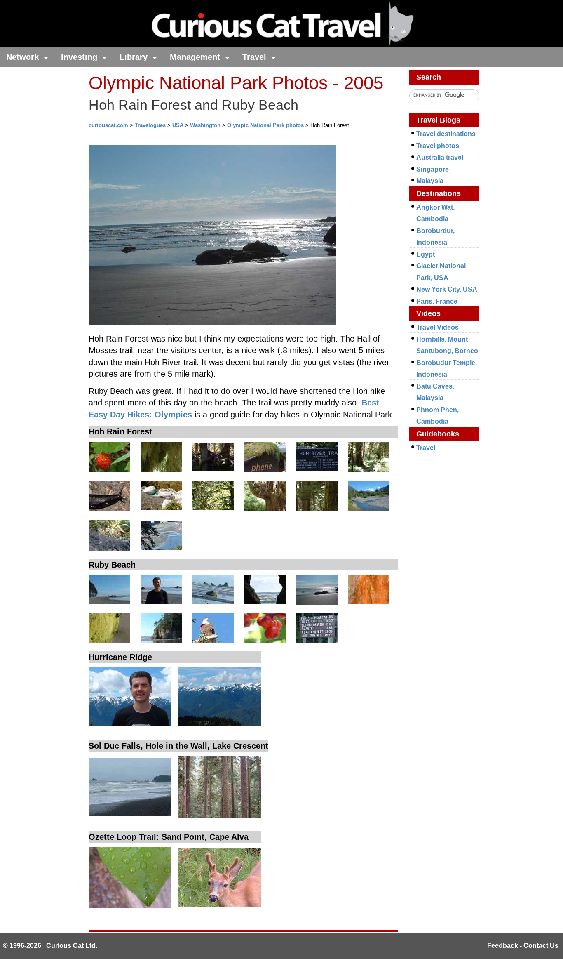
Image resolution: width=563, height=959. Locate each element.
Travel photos (437, 145)
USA (177, 125)
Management (196, 56)
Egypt (425, 254)
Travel (255, 56)
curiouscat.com (108, 125)
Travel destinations (446, 133)
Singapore (432, 169)
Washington (205, 125)
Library (135, 56)
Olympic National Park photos (265, 125)
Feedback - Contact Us (522, 945)
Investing (80, 56)
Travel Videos (437, 327)
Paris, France (436, 301)
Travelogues (150, 125)
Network (23, 56)
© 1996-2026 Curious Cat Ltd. (50, 945)
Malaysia (429, 180)
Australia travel (439, 157)
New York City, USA (446, 289)
